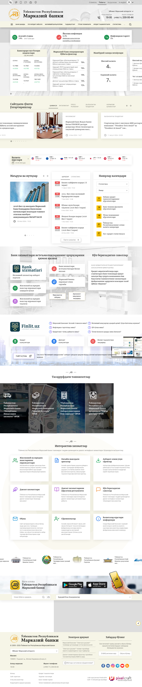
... (124, 24)
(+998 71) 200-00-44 (51, 667)
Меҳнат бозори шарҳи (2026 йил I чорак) (74, 217)
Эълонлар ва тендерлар (91, 105)
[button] (11, 93)
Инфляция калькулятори (71, 38)
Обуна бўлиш (125, 653)
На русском (112, 2)
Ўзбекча (102, 2)
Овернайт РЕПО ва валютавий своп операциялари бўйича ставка (65, 68)
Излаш (12, 673)
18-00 (109, 17)
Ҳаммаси (53, 105)
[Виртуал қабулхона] (30, 2)
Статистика (117, 24)
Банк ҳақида (20, 24)
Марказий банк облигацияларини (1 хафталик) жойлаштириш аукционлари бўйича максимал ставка (65, 75)
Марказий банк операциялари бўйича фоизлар (68, 53)
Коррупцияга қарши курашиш (20, 683)
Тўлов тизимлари (84, 24)
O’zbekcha (93, 2)
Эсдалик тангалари (45, 676)
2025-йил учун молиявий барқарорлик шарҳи (73, 195)
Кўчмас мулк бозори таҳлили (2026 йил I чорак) (74, 206)
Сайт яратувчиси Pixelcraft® (97, 677)
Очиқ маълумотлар (16, 680)
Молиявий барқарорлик (53, 24)
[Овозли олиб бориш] (16, 2)
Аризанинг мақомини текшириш (77, 296)
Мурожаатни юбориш (57, 296)
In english (122, 2)
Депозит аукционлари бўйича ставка (66, 81)
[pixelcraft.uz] (120, 678)
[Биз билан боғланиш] (35, 2)
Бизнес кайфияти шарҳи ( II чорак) (74, 184)
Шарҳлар (65, 177)
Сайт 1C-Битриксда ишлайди (97, 680)
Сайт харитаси (15, 676)
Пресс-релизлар (74, 105)
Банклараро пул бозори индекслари (28, 52)
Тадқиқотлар (70, 24)
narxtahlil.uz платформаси (71, 41)
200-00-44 (123, 17)
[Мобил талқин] (20, 2)
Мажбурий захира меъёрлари (108, 53)
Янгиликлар (64, 105)
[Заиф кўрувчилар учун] (11, 2)
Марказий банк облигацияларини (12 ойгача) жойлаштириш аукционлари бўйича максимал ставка (66, 62)
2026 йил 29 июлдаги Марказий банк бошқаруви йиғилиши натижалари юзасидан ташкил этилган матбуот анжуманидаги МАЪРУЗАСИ (29, 211)
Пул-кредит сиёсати (35, 24)
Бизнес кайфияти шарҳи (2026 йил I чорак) (73, 229)
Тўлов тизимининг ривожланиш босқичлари (54, 683)
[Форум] (25, 2)
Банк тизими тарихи (45, 680)
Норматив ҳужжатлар (111, 105)
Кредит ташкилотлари (102, 24)
